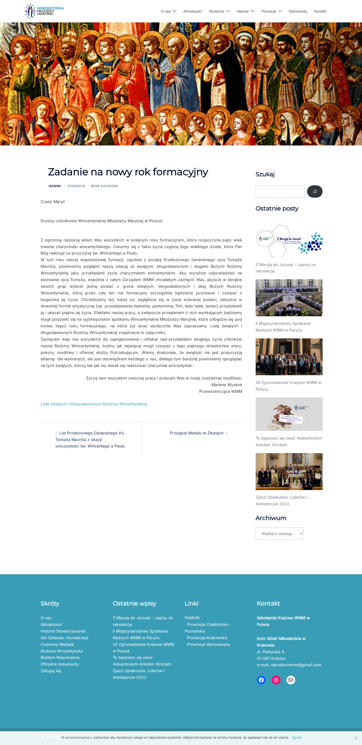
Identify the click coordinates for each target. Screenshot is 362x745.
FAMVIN (192, 617)
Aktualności (192, 11)
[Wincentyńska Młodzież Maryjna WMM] (44, 10)
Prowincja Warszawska (207, 644)
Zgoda (296, 737)
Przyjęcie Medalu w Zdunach (196, 432)
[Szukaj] (315, 191)
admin (54, 186)
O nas (46, 617)
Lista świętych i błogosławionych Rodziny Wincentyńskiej (94, 403)
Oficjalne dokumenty (60, 664)
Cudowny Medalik (57, 644)
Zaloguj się (51, 670)
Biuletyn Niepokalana (60, 657)
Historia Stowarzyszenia (63, 631)
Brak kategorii (104, 186)
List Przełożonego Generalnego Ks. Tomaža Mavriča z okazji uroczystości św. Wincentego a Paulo (90, 439)
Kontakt (320, 11)
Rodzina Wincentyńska (62, 651)
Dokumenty (298, 11)
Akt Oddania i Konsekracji (64, 637)
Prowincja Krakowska (206, 637)
